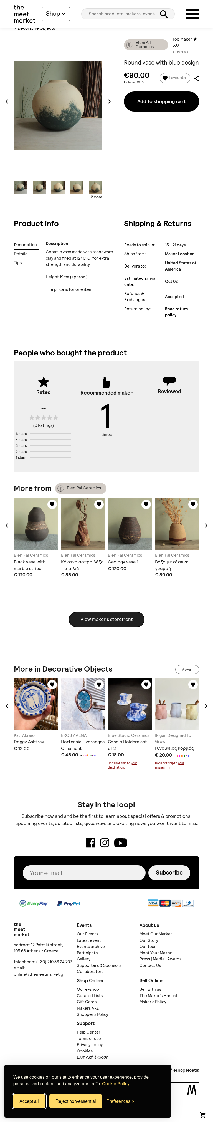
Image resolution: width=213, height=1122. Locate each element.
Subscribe (169, 872)
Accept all (29, 1101)
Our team (149, 946)
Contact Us (150, 965)
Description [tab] (25, 244)
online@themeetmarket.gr (39, 974)
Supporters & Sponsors (99, 965)
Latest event (89, 940)
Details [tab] (20, 254)
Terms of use (89, 1038)
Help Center (88, 1032)
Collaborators (90, 971)
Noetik (192, 1070)
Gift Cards (87, 1002)
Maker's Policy (153, 1002)
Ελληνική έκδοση (92, 1057)
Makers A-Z (88, 1008)
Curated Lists (90, 996)
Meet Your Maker (156, 953)
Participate (87, 953)
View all (187, 670)
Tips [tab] (18, 263)
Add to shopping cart (161, 101)
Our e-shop (88, 989)
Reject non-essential (75, 1101)
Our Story (149, 940)
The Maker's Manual (158, 996)
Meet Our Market (156, 934)
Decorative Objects (36, 28)
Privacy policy (90, 1044)
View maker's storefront (106, 619)
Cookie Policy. (116, 1083)
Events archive (91, 946)
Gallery (83, 959)
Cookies (85, 1051)
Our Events (87, 934)
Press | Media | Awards (160, 959)
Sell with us (150, 989)
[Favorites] (52, 504)
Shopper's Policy (92, 1014)
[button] (7, 525)
